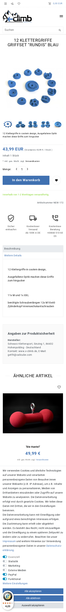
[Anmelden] (6, 3)
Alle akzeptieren (33, 591)
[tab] (33, 248)
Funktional (14, 579)
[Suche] (59, 30)
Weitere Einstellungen (15, 583)
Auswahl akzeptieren (33, 605)
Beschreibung (12, 248)
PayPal (12, 574)
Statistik (13, 561)
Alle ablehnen (33, 598)
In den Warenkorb (26, 180)
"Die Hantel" (33, 446)
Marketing (14, 565)
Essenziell (14, 557)
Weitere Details (13, 255)
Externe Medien (17, 570)
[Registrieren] (12, 3)
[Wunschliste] (18, 3)
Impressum (9, 541)
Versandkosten (32, 161)
